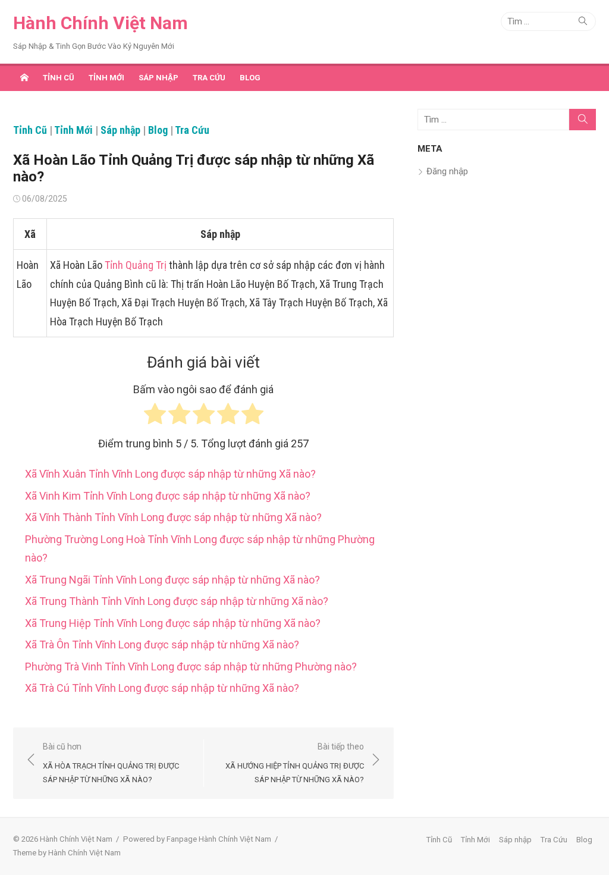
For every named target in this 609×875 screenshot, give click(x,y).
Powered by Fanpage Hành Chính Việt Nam (197, 839)
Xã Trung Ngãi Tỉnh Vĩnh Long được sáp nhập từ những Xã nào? (172, 579)
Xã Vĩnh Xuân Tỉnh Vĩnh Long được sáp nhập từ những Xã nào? (170, 474)
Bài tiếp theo (294, 763)
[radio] (155, 417)
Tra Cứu (209, 77)
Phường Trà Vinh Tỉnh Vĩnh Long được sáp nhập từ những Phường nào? (191, 666)
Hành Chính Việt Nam (100, 22)
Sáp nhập (158, 77)
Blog (250, 77)
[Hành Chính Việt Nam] (24, 77)
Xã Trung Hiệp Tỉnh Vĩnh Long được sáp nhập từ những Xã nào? (173, 623)
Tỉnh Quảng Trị (136, 265)
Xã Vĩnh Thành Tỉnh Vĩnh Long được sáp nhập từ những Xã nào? (173, 517)
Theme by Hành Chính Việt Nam (67, 852)
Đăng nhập (447, 171)
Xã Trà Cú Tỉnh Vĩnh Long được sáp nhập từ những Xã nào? (162, 688)
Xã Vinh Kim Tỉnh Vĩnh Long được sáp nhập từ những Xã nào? (167, 496)
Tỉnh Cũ (58, 77)
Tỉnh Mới (106, 77)
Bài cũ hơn (111, 763)
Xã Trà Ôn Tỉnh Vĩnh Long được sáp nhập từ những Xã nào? (162, 644)
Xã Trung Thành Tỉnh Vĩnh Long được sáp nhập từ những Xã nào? (176, 601)
